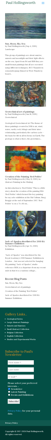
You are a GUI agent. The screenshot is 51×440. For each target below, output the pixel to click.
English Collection (15, 336)
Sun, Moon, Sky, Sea (15, 43)
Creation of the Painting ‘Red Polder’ (23, 176)
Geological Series (15, 319)
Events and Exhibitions (21, 395)
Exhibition (9, 249)
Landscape (10, 49)
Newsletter (16, 389)
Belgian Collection (15, 332)
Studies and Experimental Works (21, 339)
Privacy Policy (15, 410)
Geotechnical (11, 117)
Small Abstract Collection (18, 329)
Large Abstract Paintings (18, 322)
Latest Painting (18, 392)
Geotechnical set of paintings (19, 111)
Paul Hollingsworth (16, 46)
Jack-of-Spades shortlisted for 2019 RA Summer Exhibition (25, 242)
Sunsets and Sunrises (16, 326)
